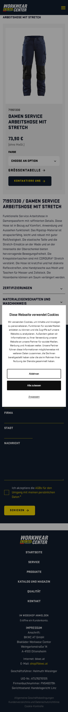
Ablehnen (34, 373)
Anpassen (34, 396)
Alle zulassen (34, 385)
